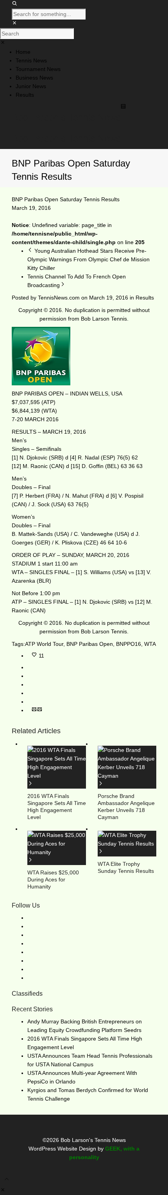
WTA (150, 644)
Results (145, 297)
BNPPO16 (128, 644)
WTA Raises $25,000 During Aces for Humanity (53, 879)
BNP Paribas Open (89, 644)
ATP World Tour (44, 644)
